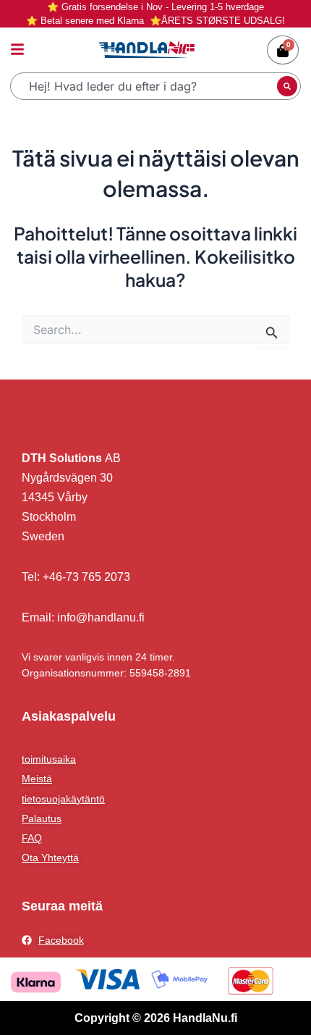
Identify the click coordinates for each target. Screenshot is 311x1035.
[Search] (287, 86)
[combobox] (145, 86)
